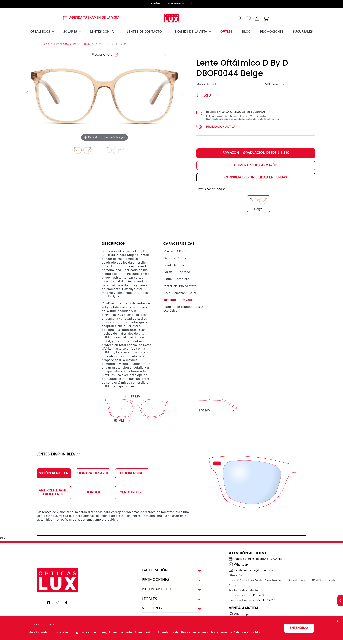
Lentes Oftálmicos (65, 43)
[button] (42, 32)
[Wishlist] (248, 18)
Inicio (45, 43)
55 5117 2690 (265, 600)
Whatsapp (241, 564)
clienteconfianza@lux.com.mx (253, 570)
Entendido (299, 628)
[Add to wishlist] (166, 54)
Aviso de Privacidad (247, 632)
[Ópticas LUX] (171, 18)
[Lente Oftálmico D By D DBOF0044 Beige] (88, 150)
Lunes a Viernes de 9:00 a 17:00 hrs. (258, 558)
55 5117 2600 (256, 595)
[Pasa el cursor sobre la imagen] (104, 95)
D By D (85, 43)
